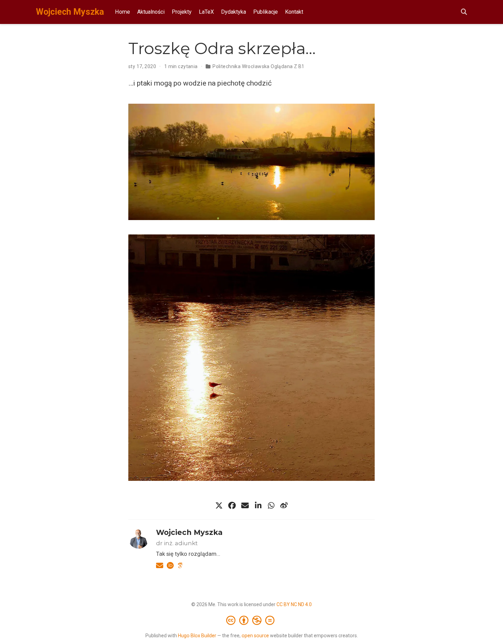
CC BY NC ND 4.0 (294, 604)
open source (255, 635)
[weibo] (284, 505)
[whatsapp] (271, 505)
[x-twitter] (219, 505)
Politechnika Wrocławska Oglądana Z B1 (258, 66)
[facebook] (232, 505)
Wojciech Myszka (70, 12)
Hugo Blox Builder (197, 635)
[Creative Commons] (251, 620)
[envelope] (245, 505)
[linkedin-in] (258, 505)
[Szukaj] (464, 12)
